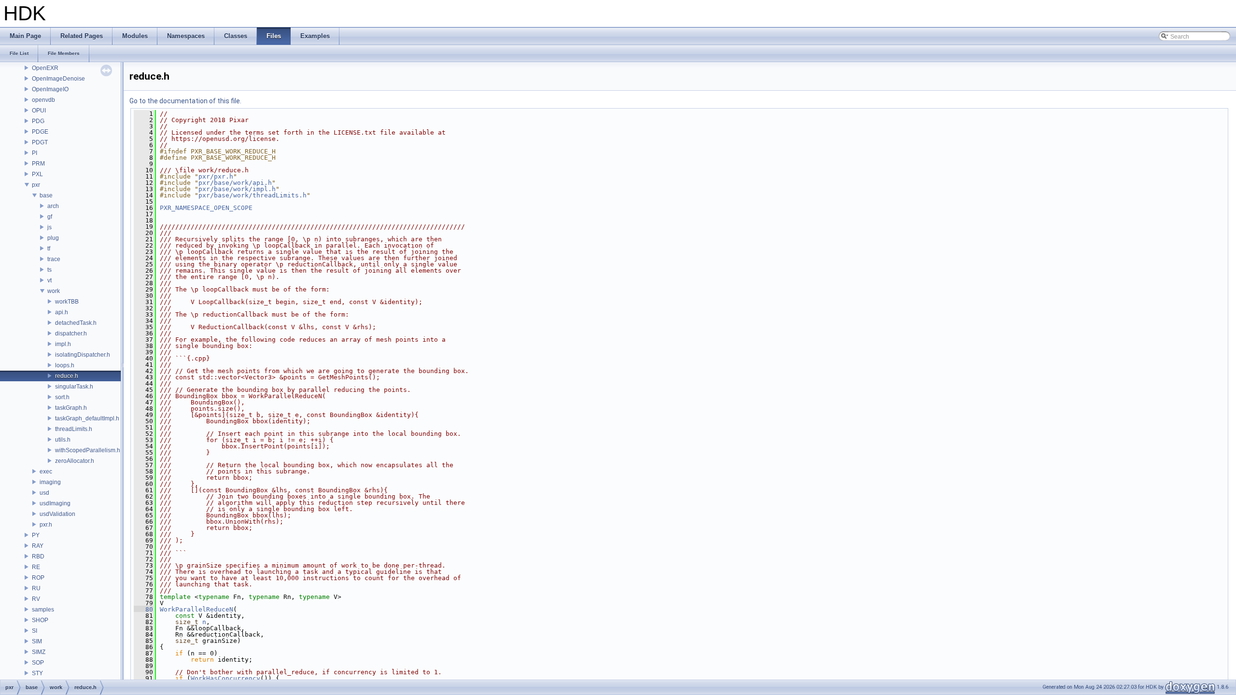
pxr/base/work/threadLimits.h (252, 195)
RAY (37, 545)
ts (49, 269)
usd (44, 492)
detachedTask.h (76, 323)
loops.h (64, 365)
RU (36, 588)
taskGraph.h (71, 407)
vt (49, 280)
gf (49, 216)
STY (37, 673)
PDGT (40, 142)
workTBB (67, 301)
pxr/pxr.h (215, 176)
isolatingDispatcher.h (82, 354)
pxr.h (46, 524)
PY (36, 535)
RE (36, 567)
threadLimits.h (73, 429)
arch (53, 206)
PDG (38, 121)
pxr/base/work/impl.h (237, 189)
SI (34, 630)
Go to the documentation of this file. (185, 101)
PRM (38, 163)
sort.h (62, 397)
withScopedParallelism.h (87, 450)
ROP (38, 577)
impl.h (63, 344)
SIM (37, 641)
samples (43, 609)
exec (46, 471)
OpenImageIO (50, 89)
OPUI (39, 110)
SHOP (40, 620)
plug (53, 238)
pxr (36, 184)
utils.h (62, 439)
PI (34, 153)
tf (48, 248)
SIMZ (38, 652)
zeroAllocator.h (74, 461)
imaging (50, 482)
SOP (38, 662)
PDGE (40, 131)
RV (36, 599)
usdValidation (57, 514)
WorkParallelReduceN (196, 609)
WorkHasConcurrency (225, 678)
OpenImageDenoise (58, 78)
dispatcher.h (71, 333)
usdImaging (55, 503)
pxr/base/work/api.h (235, 182)
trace (53, 259)
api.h (61, 312)
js (49, 227)
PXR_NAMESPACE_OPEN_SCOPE (206, 207)
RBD (38, 556)
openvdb (43, 100)
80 (143, 609)
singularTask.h (74, 386)
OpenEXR (45, 68)
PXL (37, 174)
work (53, 291)
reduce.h (66, 376)
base (46, 195)
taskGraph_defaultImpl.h (87, 418)
